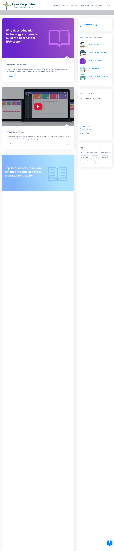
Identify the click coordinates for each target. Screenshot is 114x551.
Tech (82, 162)
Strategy (104, 157)
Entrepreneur (92, 152)
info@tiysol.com (87, 129)
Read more (88, 24)
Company (56, 5)
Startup (95, 157)
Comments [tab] (98, 37)
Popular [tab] (89, 37)
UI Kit (99, 162)
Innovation (104, 152)
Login (108, 5)
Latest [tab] (82, 37)
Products (75, 5)
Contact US (99, 5)
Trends (90, 162)
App (82, 152)
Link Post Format (93, 68)
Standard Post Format (17, 65)
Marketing (85, 157)
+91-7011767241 (87, 126)
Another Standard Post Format (97, 52)
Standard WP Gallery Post (96, 44)
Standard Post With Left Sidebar (98, 76)
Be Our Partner (87, 5)
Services (65, 5)
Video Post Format (15, 132)
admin (11, 76)
